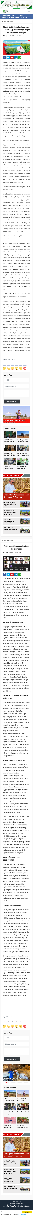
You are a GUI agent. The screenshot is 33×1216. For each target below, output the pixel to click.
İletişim (16, 1208)
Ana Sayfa (6, 21)
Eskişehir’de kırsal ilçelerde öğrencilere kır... (23, 1114)
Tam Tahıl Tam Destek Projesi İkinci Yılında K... (9, 455)
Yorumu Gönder (11, 401)
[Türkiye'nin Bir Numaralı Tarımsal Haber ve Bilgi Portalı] (5, 11)
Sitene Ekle (27, 1206)
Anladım (27, 1212)
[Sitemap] (25, 1205)
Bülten (11, 21)
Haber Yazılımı (19, 1203)
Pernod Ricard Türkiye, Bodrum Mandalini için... (9, 442)
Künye (3, 1206)
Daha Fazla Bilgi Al (22, 1214)
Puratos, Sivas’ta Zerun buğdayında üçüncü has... (23, 442)
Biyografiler (24, 17)
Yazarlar (21, 15)
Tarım (11, 540)
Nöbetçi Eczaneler (14, 17)
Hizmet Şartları (19, 1206)
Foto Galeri (6, 15)
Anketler (5, 17)
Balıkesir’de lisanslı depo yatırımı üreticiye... (10, 1127)
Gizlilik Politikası (10, 1206)
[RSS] (21, 1205)
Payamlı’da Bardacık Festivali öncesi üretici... (23, 1127)
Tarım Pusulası (11, 359)
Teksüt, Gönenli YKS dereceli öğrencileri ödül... (22, 468)
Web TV (14, 15)
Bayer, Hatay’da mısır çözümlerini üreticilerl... (22, 455)
